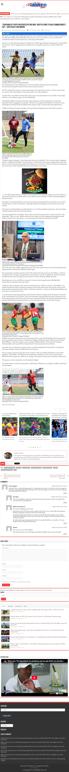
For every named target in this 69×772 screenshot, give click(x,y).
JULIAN (3, 746)
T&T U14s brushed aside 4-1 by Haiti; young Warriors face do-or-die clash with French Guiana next (37, 631)
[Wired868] (34, 5)
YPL (15, 470)
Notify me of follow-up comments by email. (17, 582)
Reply (65, 493)
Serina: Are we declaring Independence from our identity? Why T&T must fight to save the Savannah (38, 624)
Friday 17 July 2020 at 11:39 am (59, 486)
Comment (5, 548)
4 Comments (46, 30)
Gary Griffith (26, 467)
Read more (21, 441)
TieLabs (46, 766)
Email (4, 570)
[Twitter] (34, 768)
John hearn (4, 750)
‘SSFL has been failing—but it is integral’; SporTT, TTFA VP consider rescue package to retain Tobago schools (34, 414)
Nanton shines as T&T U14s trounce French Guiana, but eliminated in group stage (35, 616)
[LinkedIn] (36, 768)
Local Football (16, 17)
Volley (9, 17)
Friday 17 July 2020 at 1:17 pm (59, 506)
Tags (25, 606)
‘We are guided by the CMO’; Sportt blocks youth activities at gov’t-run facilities (12, 476)
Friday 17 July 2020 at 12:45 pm (59, 497)
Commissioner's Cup (9, 467)
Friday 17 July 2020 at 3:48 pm (59, 527)
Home (4, 17)
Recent (4, 606)
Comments (18, 606)
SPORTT (55, 467)
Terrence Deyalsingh (7, 470)
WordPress (31, 766)
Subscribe (7, 716)
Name (4, 564)
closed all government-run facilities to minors (40, 38)
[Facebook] (32, 768)
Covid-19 (19, 467)
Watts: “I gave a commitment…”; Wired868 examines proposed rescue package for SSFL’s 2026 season (37, 644)
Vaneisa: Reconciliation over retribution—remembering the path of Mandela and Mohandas (38, 637)
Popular (10, 606)
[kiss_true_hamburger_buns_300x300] (34, 181)
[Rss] (31, 768)
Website (4, 576)
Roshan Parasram (47, 467)
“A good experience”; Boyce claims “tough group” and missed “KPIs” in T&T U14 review (37, 610)
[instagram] (37, 768)
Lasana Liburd (7, 30)
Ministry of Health (36, 467)
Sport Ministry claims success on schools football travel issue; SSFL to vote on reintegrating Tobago (33, 759)
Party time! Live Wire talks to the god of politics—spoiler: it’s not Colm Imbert (57, 476)
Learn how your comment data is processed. (38, 590)
